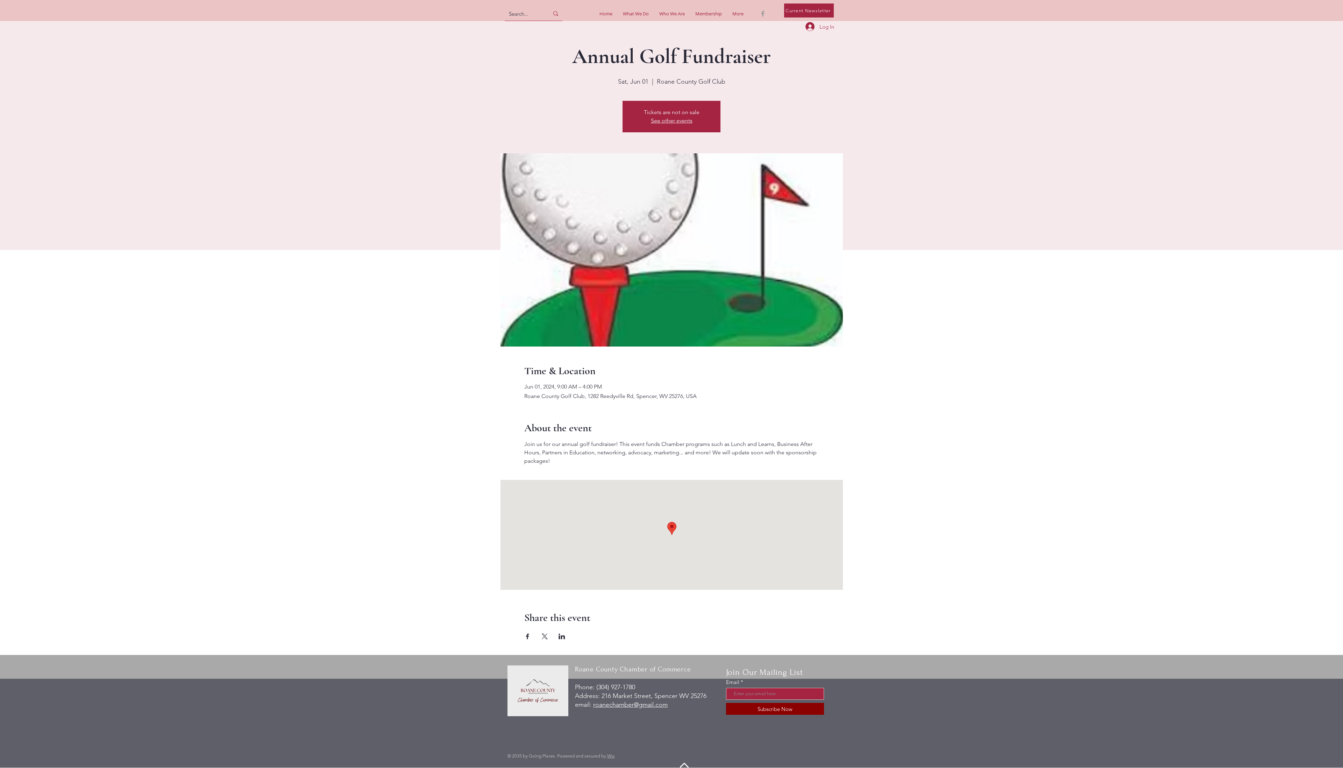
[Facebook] (763, 14)
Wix (610, 756)
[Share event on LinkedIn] (562, 636)
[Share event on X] (544, 636)
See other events (671, 120)
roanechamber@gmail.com (630, 704)
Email (732, 682)
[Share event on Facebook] (527, 636)
